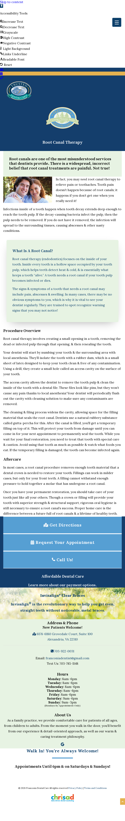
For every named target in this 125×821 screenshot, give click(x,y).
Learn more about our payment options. (62, 585)
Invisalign (21, 604)
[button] (1, 6)
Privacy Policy (75, 788)
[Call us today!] (1, 77)
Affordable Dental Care (62, 576)
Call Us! (64, 559)
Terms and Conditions (95, 788)
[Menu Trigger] (116, 22)
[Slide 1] (57, 616)
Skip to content (11, 2)
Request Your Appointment (64, 542)
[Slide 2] (60, 616)
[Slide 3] (64, 616)
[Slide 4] (67, 616)
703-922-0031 (63, 651)
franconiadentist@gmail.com (67, 658)
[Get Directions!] (1, 70)
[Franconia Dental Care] (19, 90)
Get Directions (65, 525)
